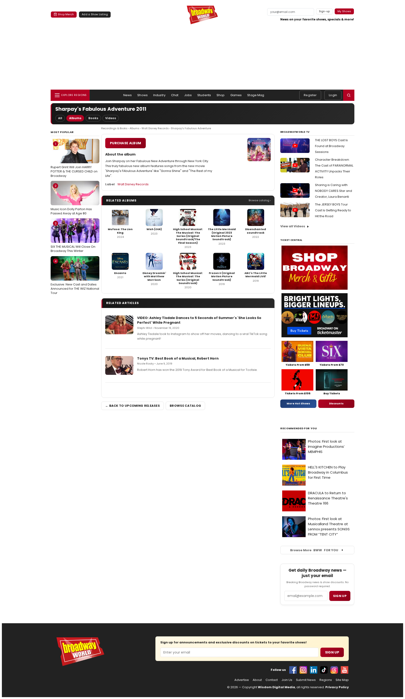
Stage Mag (255, 95)
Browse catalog (185, 405)
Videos (110, 118)
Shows (142, 95)
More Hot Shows (298, 403)
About (257, 680)
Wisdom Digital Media (276, 687)
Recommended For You (298, 428)
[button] (348, 95)
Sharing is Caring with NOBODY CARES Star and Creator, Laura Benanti (333, 191)
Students (204, 95)
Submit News (306, 680)
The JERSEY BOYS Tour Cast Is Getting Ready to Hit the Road (333, 210)
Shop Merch (66, 14)
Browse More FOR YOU (314, 550)
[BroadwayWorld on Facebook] (293, 670)
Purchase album (125, 143)
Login (333, 95)
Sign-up (324, 11)
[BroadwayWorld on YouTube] (344, 670)
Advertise (241, 680)
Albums (75, 118)
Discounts (336, 403)
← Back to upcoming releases (132, 405)
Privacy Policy (337, 687)
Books (93, 118)
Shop (221, 95)
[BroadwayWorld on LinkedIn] (313, 670)
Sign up (340, 596)
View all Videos (292, 226)
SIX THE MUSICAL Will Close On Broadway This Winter (73, 237)
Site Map (342, 680)
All (60, 118)
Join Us (286, 680)
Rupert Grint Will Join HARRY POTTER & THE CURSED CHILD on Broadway (74, 160)
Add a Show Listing (95, 14)
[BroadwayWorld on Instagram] (303, 670)
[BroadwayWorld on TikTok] (324, 670)
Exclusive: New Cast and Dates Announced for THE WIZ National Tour (75, 277)
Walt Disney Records (155, 128)
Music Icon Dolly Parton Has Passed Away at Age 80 (71, 200)
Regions (325, 680)
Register (310, 95)
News (127, 95)
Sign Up (332, 652)
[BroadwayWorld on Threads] (334, 670)
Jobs (188, 95)
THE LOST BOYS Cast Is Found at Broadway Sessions (331, 146)
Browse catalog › (260, 200)
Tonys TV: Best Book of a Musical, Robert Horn (178, 358)
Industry (159, 95)
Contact (272, 680)
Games (236, 95)
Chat (175, 95)
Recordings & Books (114, 128)
